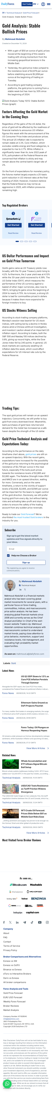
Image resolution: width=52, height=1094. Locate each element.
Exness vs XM (10, 961)
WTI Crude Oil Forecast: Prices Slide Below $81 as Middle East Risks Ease (34, 813)
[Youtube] (39, 922)
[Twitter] (25, 589)
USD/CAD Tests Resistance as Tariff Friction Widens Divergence (34, 788)
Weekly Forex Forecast (14, 1001)
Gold (13, 663)
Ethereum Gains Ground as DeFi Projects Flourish (34, 704)
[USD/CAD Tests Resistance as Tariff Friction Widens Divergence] (10, 792)
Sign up (26, 562)
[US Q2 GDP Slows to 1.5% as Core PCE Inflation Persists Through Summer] (10, 676)
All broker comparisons (14, 982)
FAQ (5, 937)
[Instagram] (47, 922)
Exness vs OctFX (11, 965)
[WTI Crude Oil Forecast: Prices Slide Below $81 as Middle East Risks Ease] (10, 817)
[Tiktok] (32, 922)
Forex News (8, 693)
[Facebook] (4, 922)
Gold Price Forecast (30, 13)
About (6, 933)
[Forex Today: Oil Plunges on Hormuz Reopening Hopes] (10, 725)
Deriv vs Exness (11, 978)
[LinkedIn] (20, 589)
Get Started (13, 225)
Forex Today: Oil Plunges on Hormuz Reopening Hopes (35, 729)
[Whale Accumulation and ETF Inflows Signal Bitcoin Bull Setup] (10, 768)
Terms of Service (11, 946)
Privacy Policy (10, 950)
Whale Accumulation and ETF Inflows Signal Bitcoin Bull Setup (34, 764)
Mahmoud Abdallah (32, 581)
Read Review (13, 233)
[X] (10, 922)
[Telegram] (24, 922)
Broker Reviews (11, 1006)
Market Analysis (11, 1010)
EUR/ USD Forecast (12, 997)
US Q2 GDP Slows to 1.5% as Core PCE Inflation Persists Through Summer (35, 679)
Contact (7, 941)
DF (3, 13)
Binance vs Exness (12, 969)
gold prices (31, 454)
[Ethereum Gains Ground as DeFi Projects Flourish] (10, 701)
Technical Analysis (13, 13)
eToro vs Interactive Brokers (17, 973)
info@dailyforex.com (11, 1019)
